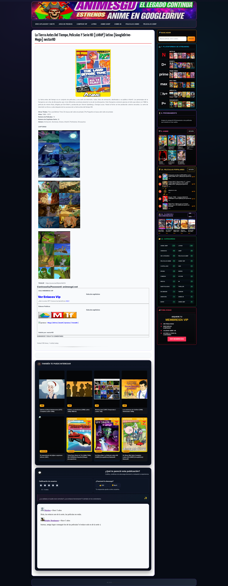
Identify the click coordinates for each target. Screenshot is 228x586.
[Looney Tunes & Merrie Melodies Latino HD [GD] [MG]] (188, 85)
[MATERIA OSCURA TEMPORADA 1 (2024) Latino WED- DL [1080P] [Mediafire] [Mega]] (171, 95)
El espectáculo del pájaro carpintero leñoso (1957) (51, 456)
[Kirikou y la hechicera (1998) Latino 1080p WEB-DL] (188, 75)
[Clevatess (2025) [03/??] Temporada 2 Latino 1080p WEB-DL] (180, 56)
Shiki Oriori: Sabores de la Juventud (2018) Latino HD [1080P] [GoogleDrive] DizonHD (178, 205)
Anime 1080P (105, 24)
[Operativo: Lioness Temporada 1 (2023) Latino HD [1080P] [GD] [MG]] (184, 104)
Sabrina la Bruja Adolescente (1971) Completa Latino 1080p (51, 410)
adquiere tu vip (172, 190)
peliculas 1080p (150, 24)
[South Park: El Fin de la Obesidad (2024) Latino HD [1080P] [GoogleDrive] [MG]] (188, 104)
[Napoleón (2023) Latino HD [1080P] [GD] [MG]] (193, 95)
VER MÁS (191, 131)
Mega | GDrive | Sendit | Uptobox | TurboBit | (63, 323)
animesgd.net (114, 10)
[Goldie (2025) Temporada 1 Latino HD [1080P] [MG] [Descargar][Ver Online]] (188, 95)
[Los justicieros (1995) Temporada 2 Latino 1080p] (180, 75)
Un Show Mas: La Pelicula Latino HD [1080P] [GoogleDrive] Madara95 (106, 456)
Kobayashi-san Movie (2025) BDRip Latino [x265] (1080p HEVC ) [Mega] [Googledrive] (179, 175)
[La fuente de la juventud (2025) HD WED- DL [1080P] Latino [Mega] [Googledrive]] (176, 95)
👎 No (114, 485)
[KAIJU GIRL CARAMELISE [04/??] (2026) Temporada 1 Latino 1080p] (184, 56)
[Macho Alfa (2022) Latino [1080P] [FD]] (193, 104)
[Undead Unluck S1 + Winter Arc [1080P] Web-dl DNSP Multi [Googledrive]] (184, 65)
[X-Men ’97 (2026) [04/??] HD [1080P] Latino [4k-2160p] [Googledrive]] (176, 65)
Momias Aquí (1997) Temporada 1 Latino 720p (105, 410)
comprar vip (82, 24)
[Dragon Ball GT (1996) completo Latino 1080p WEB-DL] (171, 75)
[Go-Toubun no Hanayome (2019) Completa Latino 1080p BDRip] (176, 56)
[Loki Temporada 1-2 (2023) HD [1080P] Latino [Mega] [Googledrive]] (193, 65)
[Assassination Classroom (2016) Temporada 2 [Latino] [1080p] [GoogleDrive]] (171, 85)
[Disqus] (93, 536)
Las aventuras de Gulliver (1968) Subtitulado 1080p (133, 410)
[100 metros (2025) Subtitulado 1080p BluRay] (171, 56)
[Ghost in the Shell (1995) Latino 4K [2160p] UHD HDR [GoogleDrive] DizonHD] (184, 85)
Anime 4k (117, 24)
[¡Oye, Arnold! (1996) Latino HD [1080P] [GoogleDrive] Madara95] (176, 104)
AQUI (67, 301)
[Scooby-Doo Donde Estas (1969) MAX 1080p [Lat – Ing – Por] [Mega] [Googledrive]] (193, 85)
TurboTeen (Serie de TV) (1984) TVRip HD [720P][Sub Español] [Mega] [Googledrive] (79, 457)
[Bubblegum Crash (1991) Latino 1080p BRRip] (188, 56)
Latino (93, 24)
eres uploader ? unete (45, 24)
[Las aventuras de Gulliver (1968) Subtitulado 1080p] (193, 56)
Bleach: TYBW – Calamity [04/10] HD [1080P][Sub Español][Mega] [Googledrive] (179, 198)
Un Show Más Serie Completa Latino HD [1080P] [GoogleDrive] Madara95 (133, 457)
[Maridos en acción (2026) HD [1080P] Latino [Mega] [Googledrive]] (176, 85)
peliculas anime (132, 24)
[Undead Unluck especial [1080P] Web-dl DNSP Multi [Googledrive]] (180, 65)
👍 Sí (101, 485)
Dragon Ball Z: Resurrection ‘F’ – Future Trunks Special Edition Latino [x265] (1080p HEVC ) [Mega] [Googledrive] (179, 183)
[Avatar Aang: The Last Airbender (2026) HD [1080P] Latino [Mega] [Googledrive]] (171, 104)
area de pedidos (66, 24)
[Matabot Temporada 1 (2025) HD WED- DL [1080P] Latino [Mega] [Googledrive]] (180, 95)
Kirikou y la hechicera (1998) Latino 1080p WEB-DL (79, 410)
